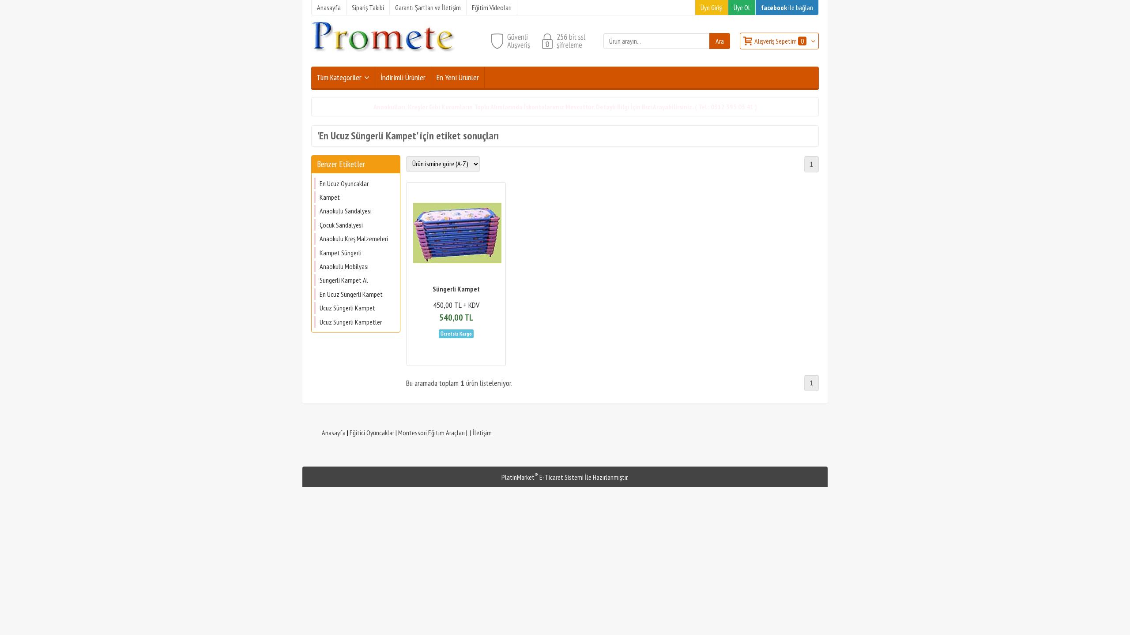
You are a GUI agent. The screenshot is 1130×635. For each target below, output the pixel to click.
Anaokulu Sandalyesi (346, 210)
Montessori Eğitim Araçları (431, 432)
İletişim (482, 432)
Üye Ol (742, 7)
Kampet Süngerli (341, 252)
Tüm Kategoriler (339, 77)
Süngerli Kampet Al (344, 280)
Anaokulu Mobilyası (344, 266)
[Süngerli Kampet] (456, 234)
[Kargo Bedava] (456, 333)
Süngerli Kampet (456, 288)
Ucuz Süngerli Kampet (347, 307)
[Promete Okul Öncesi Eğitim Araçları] (383, 61)
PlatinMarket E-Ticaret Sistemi (542, 477)
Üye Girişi (712, 7)
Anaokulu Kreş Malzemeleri (354, 238)
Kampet (330, 197)
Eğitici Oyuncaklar (372, 432)
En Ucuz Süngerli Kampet (351, 294)
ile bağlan (787, 7)
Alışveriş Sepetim (779, 41)
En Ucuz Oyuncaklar (344, 183)
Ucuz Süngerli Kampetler (351, 322)
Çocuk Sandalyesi (341, 224)
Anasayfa (334, 432)
